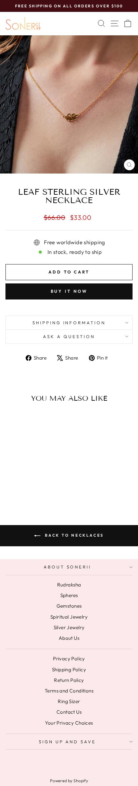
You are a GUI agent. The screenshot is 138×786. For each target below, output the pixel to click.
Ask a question (69, 336)
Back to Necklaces (73, 535)
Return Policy (69, 680)
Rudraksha (69, 585)
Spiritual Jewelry (69, 617)
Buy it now (69, 291)
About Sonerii (67, 566)
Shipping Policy (69, 669)
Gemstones (69, 606)
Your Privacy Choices (69, 723)
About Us (69, 638)
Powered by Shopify (69, 780)
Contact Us (69, 712)
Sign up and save (67, 741)
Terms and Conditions (69, 691)
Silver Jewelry (69, 627)
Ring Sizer (69, 701)
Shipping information (69, 322)
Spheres (69, 595)
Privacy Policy (69, 659)
